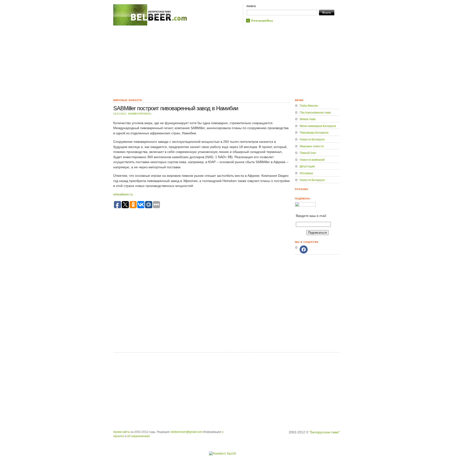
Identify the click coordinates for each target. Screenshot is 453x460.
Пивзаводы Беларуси (314, 132)
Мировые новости (312, 146)
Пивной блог (308, 153)
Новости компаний (312, 159)
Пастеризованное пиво (315, 112)
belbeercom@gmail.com (186, 432)
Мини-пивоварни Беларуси (318, 126)
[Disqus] (201, 289)
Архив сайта (121, 432)
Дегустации (307, 166)
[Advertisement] (226, 61)
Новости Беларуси (312, 139)
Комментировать (139, 113)
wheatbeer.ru (123, 194)
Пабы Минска (309, 105)
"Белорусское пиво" (324, 432)
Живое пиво (308, 119)
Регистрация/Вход (262, 20)
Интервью (306, 173)
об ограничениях (138, 436)
